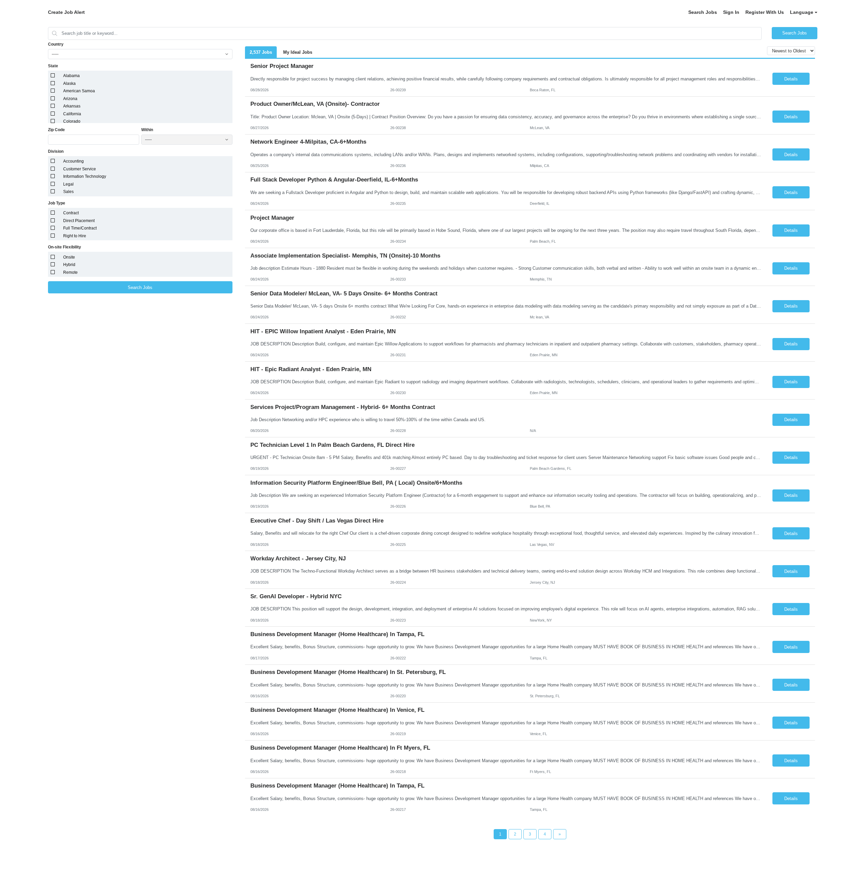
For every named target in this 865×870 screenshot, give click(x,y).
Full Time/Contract (80, 228)
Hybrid (69, 264)
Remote (70, 272)
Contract (71, 213)
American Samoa (79, 91)
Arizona (70, 98)
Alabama (71, 75)
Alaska (69, 83)
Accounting (73, 161)
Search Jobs (702, 12)
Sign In (731, 12)
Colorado (71, 121)
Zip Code (56, 129)
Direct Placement (79, 220)
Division (56, 151)
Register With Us (764, 12)
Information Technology (84, 176)
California (72, 114)
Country (56, 44)
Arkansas (71, 106)
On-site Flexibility (64, 247)
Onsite (69, 257)
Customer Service (79, 169)
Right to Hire (74, 236)
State (53, 66)
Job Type (56, 203)
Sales (68, 191)
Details (791, 78)
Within (147, 129)
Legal (68, 184)
